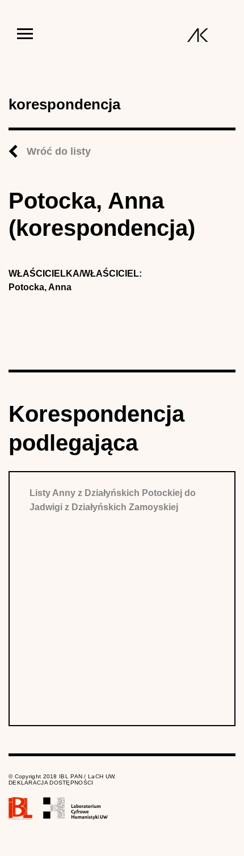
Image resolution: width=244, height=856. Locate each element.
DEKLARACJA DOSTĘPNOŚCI (51, 782)
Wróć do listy (59, 151)
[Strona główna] (197, 35)
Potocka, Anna (40, 287)
